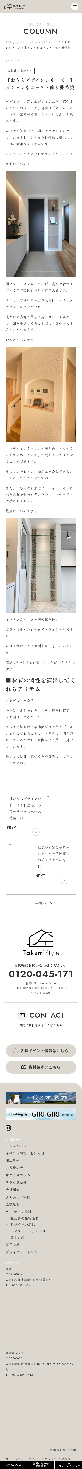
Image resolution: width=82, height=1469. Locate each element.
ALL (45, 42)
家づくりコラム (27, 42)
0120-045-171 (41, 974)
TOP (9, 42)
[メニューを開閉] (74, 6)
